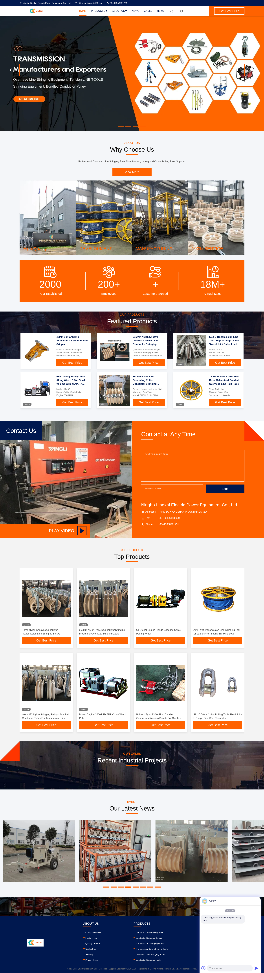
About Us (118, 11)
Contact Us (90, 949)
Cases (148, 11)
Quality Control (92, 943)
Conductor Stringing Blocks (149, 938)
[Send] (256, 968)
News (135, 11)
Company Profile (93, 932)
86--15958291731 (118, 3)
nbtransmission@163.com (90, 3)
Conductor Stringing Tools (148, 960)
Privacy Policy (92, 960)
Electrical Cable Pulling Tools (149, 932)
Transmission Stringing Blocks (150, 943)
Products (98, 11)
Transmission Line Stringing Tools (152, 949)
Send (225, 488)
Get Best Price (72, 362)
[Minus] (256, 901)
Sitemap (89, 954)
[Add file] (203, 968)
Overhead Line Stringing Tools (150, 954)
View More (132, 172)
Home (82, 11)
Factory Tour (91, 938)
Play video (61, 530)
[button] (12, 70)
